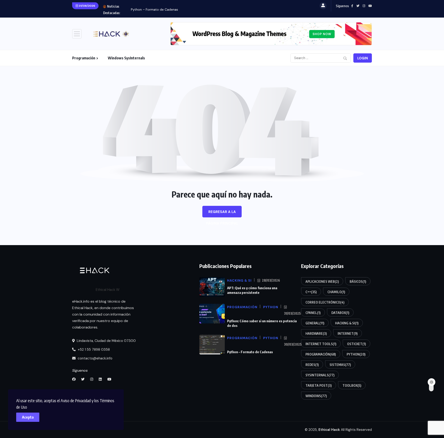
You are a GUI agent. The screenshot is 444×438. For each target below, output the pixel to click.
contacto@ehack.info (94, 358)
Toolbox (351, 385)
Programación (83, 58)
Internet (348, 333)
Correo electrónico (324, 302)
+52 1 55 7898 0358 (93, 349)
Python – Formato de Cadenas (154, 9)
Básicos (358, 281)
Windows (316, 396)
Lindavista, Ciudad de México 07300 (106, 340)
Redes (312, 365)
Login (362, 58)
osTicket (356, 344)
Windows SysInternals (126, 58)
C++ (311, 292)
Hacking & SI (346, 323)
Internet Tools (320, 344)
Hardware (316, 333)
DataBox (340, 313)
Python (356, 354)
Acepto (28, 417)
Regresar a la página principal (222, 213)
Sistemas (340, 365)
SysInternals (319, 375)
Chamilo (336, 292)
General (314, 323)
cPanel (313, 313)
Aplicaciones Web (322, 281)
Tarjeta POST (318, 385)
